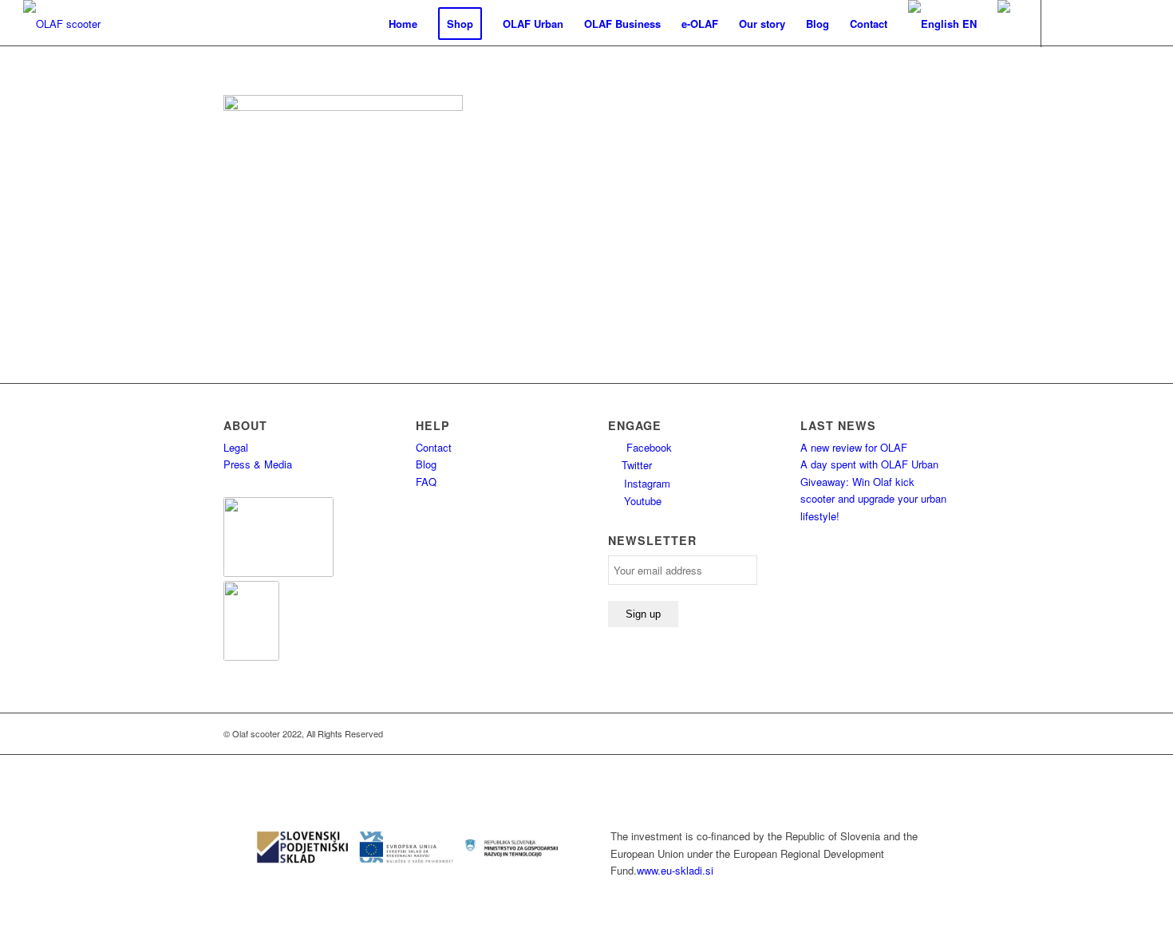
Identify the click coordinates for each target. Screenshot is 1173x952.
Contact (434, 447)
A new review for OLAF (853, 447)
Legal (235, 447)
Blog (426, 464)
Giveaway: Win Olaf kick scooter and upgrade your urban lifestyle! (873, 498)
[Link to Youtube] (1090, 23)
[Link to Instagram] (1138, 23)
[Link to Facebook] (1066, 23)
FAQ (426, 481)
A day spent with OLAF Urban (869, 464)
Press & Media (257, 464)
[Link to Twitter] (1114, 23)
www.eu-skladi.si (675, 870)
